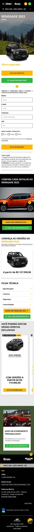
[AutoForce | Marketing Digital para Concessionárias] (17, 520)
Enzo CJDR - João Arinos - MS (15, 9)
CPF (2, 121)
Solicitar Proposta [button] (17, 73)
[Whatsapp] (29, 3)
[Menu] (3, 3)
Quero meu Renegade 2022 (15, 222)
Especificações (8, 289)
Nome (3, 96)
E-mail (3, 104)
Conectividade (8, 304)
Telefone (4, 113)
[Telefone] (25, 3)
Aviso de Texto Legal (8, 497)
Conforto (6, 294)
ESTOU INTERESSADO (17, 147)
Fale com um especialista (18, 228)
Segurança (7, 299)
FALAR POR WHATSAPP (18, 80)
